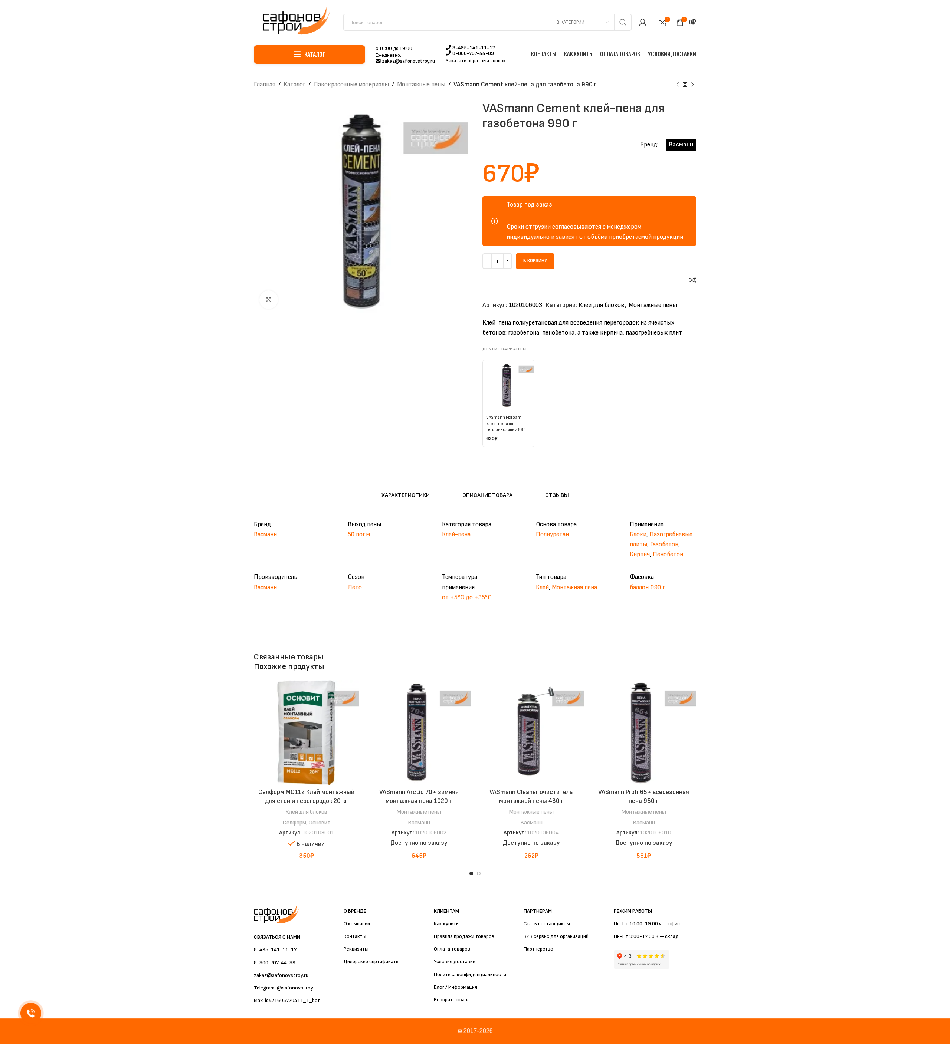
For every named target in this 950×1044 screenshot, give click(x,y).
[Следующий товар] (692, 85)
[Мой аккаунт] (642, 22)
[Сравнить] (692, 280)
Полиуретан (552, 534)
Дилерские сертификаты (372, 961)
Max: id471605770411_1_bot (287, 1000)
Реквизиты (356, 949)
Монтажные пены (421, 84)
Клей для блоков (601, 305)
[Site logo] (295, 22)
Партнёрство (538, 949)
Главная (264, 84)
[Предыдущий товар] (677, 85)
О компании (357, 924)
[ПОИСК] (623, 22)
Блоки (638, 534)
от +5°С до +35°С (467, 597)
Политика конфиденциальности (470, 974)
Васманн (681, 144)
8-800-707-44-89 (473, 53)
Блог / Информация (455, 987)
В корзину (535, 261)
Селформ (294, 822)
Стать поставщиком (547, 924)
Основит (319, 822)
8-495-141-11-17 (473, 48)
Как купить (446, 924)
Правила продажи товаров (464, 936)
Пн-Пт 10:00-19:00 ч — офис (647, 924)
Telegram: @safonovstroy (283, 988)
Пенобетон (668, 554)
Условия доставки (454, 961)
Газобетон (664, 544)
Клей (542, 587)
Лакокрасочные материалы (351, 84)
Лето (355, 587)
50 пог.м (359, 534)
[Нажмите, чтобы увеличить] (268, 299)
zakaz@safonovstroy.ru (408, 61)
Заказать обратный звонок (475, 61)
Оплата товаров (452, 949)
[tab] (405, 495)
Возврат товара (452, 1000)
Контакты (355, 936)
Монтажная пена (574, 587)
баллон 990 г (647, 587)
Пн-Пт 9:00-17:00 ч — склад (646, 936)
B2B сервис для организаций (556, 936)
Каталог (294, 84)
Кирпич (640, 554)
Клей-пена (456, 534)
